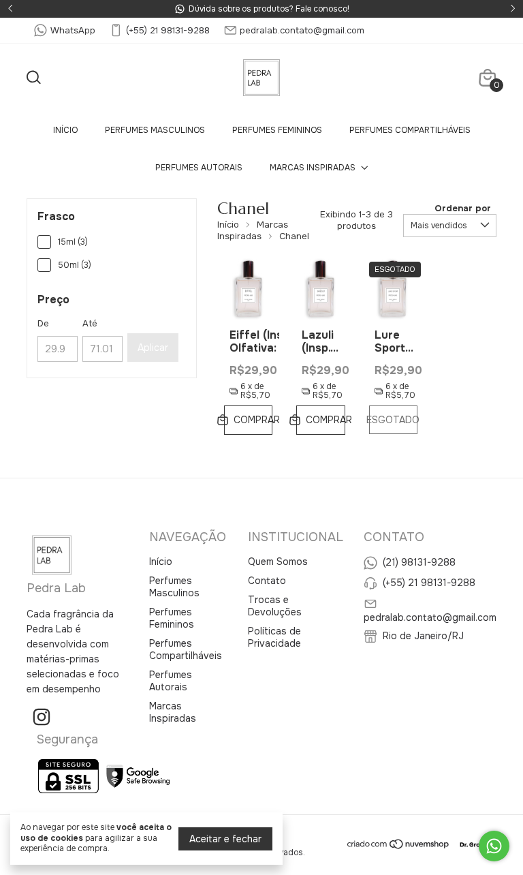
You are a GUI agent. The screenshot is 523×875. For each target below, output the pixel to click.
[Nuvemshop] (399, 846)
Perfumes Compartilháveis (410, 130)
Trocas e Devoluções (275, 606)
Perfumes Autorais (198, 167)
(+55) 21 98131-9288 (168, 30)
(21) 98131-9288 (419, 561)
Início (65, 130)
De (43, 323)
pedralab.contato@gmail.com (302, 30)
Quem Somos (278, 561)
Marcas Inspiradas (312, 167)
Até (89, 323)
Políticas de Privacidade (274, 637)
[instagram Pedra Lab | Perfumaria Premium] (42, 717)
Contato (267, 580)
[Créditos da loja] (473, 844)
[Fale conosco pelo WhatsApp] (494, 846)
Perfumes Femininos (277, 130)
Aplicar (153, 347)
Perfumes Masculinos (155, 130)
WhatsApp (72, 30)
